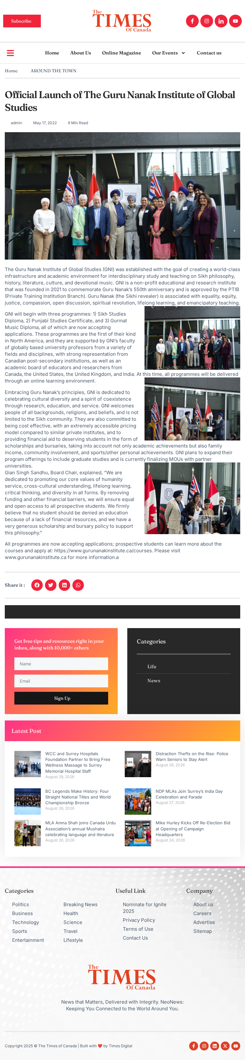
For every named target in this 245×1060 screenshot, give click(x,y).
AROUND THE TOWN (54, 71)
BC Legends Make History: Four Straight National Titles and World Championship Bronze (78, 797)
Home (52, 53)
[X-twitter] (225, 1046)
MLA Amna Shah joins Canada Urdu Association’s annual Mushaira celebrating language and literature (80, 828)
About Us (80, 53)
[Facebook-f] (192, 21)
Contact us (209, 53)
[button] (37, 585)
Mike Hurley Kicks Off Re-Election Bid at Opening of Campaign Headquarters (193, 828)
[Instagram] (206, 21)
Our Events (165, 53)
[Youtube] (235, 21)
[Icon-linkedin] (221, 21)
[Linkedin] (214, 1046)
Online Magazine (121, 53)
